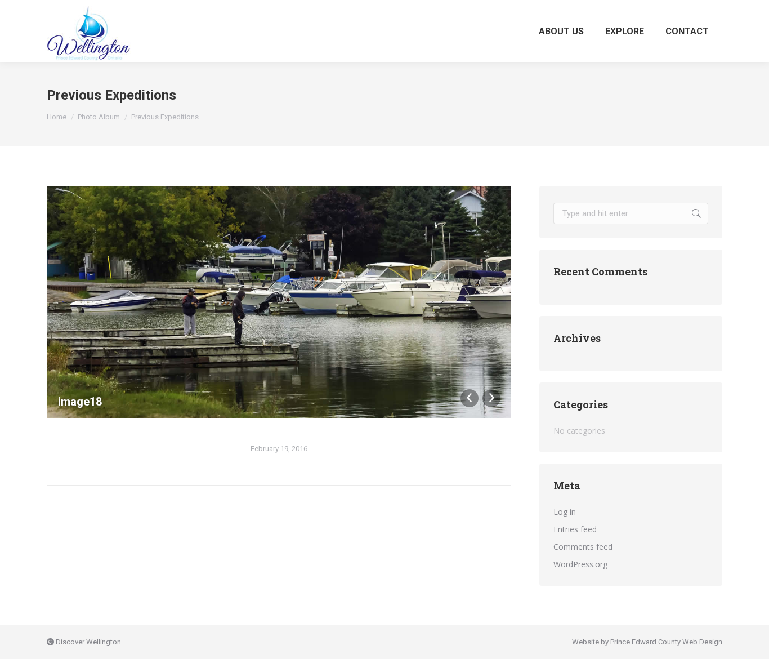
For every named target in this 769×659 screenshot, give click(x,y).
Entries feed (575, 529)
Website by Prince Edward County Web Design (647, 642)
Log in (564, 511)
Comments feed (582, 546)
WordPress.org (580, 564)
